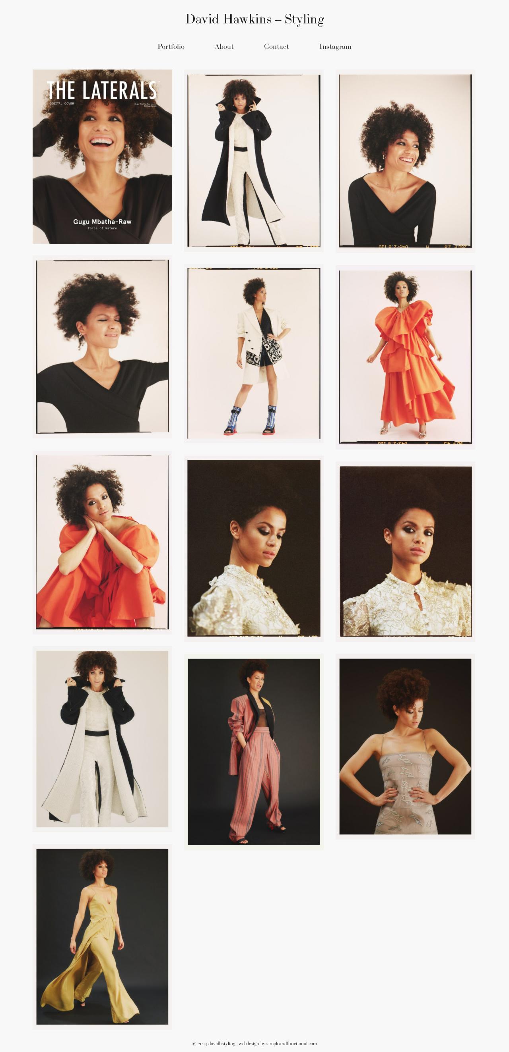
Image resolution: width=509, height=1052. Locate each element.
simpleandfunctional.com (291, 1043)
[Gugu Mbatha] (102, 156)
